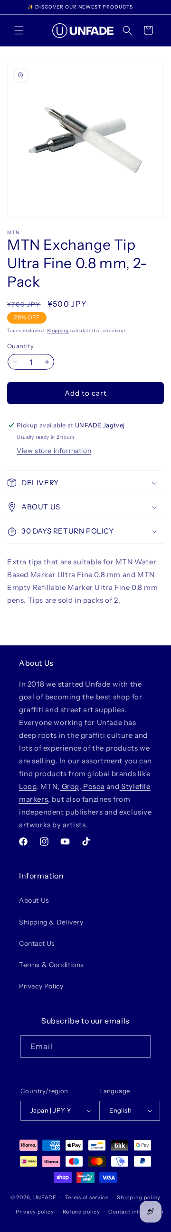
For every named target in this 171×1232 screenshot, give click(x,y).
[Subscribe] (139, 1046)
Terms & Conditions (51, 964)
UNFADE (45, 1197)
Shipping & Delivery (51, 922)
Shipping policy (139, 1197)
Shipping (58, 330)
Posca (93, 786)
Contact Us (37, 943)
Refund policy (81, 1211)
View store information (54, 450)
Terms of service (87, 1197)
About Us (34, 900)
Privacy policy (35, 1211)
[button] (19, 30)
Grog (69, 786)
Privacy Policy (41, 986)
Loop (27, 786)
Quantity (20, 346)
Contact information (135, 1211)
